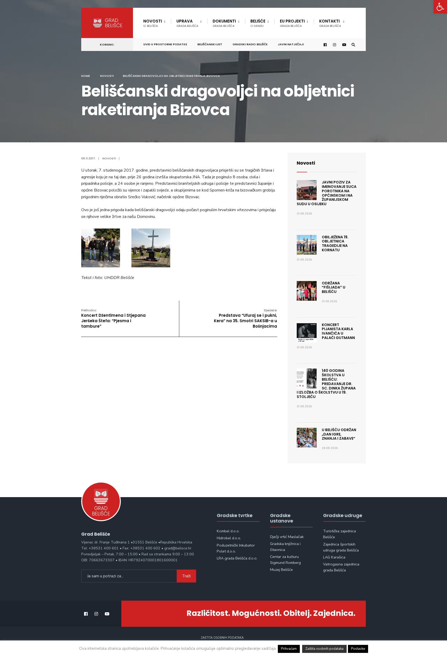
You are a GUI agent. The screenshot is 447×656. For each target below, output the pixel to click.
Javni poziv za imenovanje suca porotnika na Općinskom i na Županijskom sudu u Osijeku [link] (326, 193)
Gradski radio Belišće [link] (250, 44)
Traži (186, 576)
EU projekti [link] (292, 23)
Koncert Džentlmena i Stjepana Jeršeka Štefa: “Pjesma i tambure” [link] (113, 318)
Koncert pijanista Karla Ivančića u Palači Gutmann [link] (338, 331)
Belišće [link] (257, 23)
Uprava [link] (187, 23)
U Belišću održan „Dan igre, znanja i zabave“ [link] (339, 434)
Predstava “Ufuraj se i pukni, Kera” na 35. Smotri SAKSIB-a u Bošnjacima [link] (245, 318)
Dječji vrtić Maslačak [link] (287, 536)
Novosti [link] (152, 23)
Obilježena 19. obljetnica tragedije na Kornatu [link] (335, 243)
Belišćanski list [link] (209, 44)
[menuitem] (157, 22)
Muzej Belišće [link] (281, 569)
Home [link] (85, 76)
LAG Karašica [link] (334, 557)
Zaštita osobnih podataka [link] (222, 638)
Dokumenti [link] (224, 23)
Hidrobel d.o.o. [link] (229, 538)
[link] (440, 6)
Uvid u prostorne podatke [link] (165, 44)
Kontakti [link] (330, 23)
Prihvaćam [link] (289, 648)
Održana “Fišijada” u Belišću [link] (333, 287)
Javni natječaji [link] (291, 44)
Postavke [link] (358, 648)
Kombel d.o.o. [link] (228, 531)
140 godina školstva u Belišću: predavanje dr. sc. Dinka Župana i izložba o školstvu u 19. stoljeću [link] (326, 383)
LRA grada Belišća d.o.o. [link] (237, 558)
